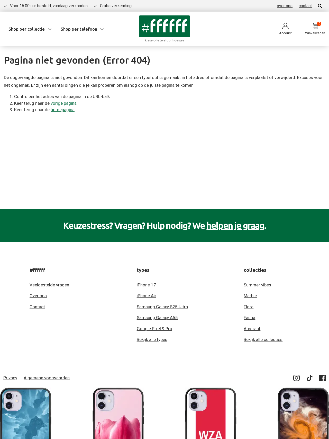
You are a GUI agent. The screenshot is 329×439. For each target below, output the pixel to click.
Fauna (249, 317)
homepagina (63, 109)
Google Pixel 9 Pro (154, 328)
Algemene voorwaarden (47, 377)
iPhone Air (146, 295)
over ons (285, 5)
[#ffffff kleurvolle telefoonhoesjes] (164, 26)
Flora (248, 306)
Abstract (252, 328)
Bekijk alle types (152, 339)
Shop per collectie (26, 29)
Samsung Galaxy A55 (157, 317)
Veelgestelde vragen (49, 284)
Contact (37, 306)
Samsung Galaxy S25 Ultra (162, 306)
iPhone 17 (146, 284)
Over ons (38, 295)
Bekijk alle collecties (263, 339)
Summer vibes (257, 284)
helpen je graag (235, 225)
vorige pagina (64, 103)
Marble (250, 295)
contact (305, 5)
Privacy (10, 377)
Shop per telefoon (79, 29)
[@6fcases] (296, 379)
